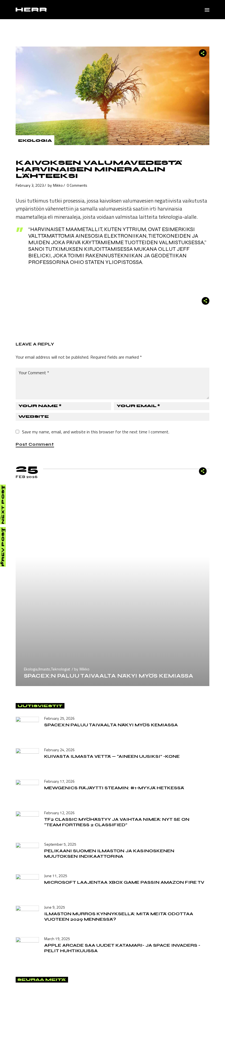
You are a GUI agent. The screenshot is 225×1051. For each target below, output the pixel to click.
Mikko (58, 185)
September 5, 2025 (60, 844)
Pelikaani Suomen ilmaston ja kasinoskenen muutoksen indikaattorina (109, 853)
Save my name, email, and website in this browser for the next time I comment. (95, 431)
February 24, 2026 (59, 750)
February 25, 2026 (59, 718)
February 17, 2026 (59, 781)
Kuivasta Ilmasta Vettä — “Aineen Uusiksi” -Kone (112, 756)
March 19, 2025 (57, 938)
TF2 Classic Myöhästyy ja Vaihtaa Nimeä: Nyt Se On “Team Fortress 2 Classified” (116, 822)
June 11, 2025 (55, 876)
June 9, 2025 (54, 907)
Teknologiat (60, 669)
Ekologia (35, 140)
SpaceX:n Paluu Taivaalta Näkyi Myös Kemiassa (108, 675)
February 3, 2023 (30, 185)
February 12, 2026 (59, 813)
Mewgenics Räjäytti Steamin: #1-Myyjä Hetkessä (114, 787)
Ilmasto (44, 669)
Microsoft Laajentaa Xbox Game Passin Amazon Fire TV (124, 882)
